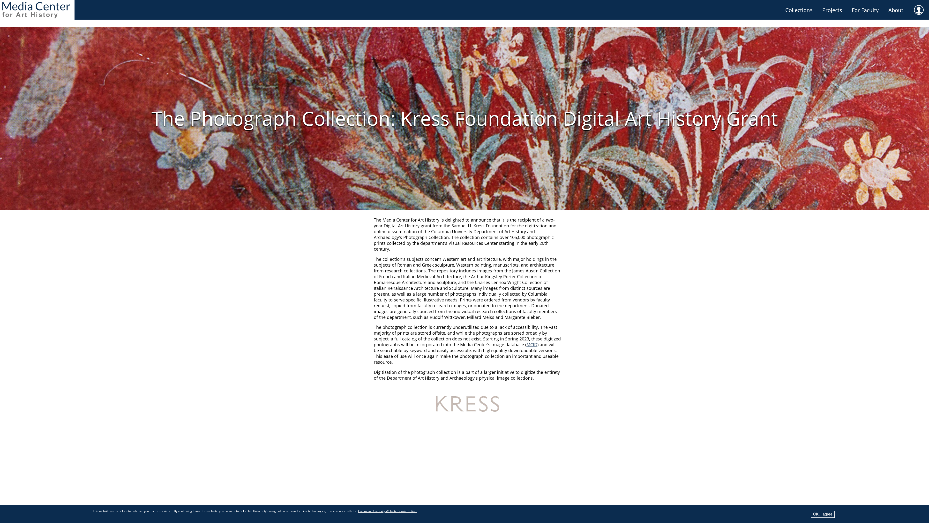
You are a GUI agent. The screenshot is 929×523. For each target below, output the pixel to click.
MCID (531, 344)
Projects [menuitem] (832, 10)
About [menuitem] (895, 10)
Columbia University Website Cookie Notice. (387, 511)
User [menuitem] (919, 10)
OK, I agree (822, 514)
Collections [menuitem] (799, 10)
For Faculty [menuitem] (865, 10)
